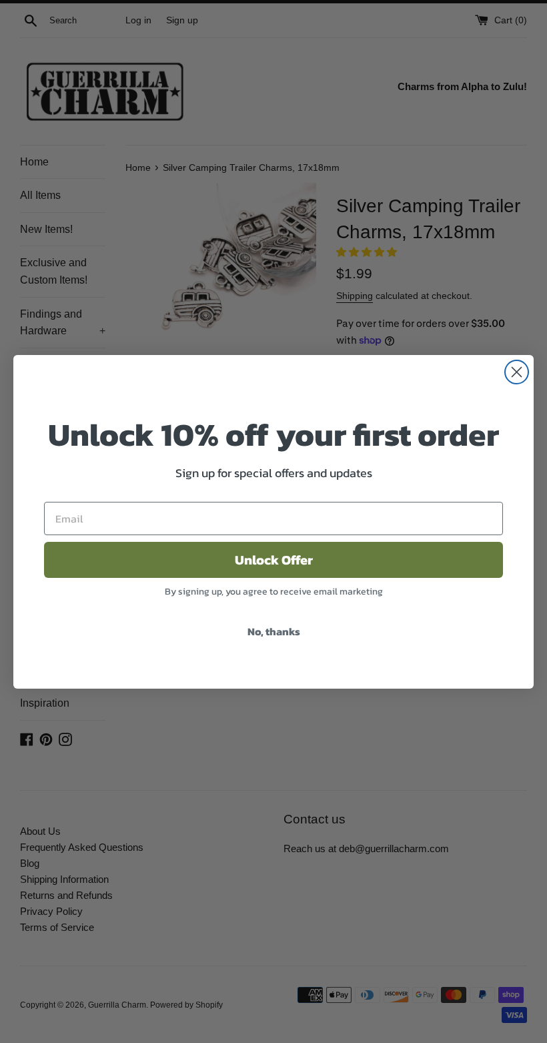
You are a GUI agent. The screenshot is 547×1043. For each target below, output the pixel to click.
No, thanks (273, 631)
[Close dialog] (516, 372)
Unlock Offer (274, 560)
